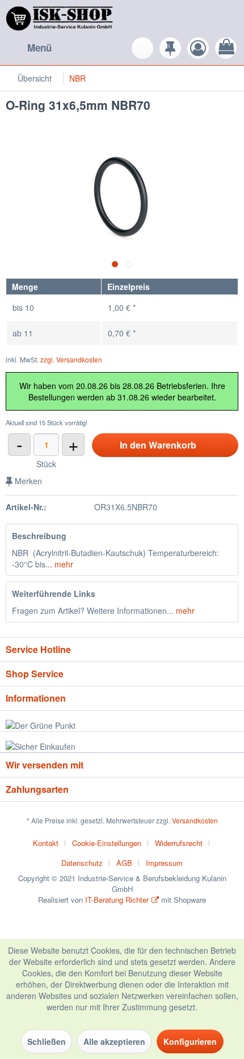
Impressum (164, 862)
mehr (62, 564)
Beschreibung (39, 535)
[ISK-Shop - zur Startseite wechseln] (61, 18)
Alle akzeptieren (114, 1041)
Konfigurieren (190, 1041)
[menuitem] (28, 48)
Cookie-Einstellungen (106, 843)
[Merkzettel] (170, 48)
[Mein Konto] (198, 48)
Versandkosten (195, 820)
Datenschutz (82, 862)
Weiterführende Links (53, 593)
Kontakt (45, 843)
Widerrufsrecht (179, 843)
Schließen (46, 1041)
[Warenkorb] (225, 48)
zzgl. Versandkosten (71, 359)
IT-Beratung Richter (117, 899)
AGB (124, 862)
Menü (39, 47)
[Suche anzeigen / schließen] (142, 48)
